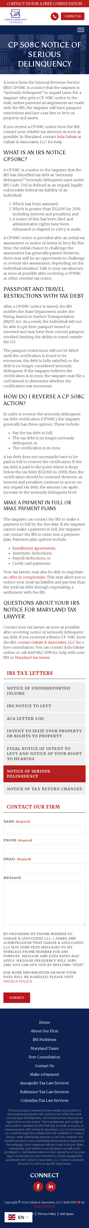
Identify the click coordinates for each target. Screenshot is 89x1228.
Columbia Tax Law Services (44, 1100)
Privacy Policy (17, 981)
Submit (16, 998)
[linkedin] (51, 1187)
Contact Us (44, 1066)
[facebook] (38, 1187)
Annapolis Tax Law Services (44, 1083)
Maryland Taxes (45, 1048)
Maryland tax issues (32, 657)
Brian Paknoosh (44, 1206)
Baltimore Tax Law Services (44, 1092)
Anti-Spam (66, 1214)
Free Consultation (44, 1057)
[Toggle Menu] (80, 30)
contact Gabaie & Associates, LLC (46, 642)
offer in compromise (27, 577)
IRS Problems (44, 1039)
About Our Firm (44, 1031)
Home (44, 1022)
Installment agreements (34, 548)
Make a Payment (44, 1074)
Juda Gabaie (67, 136)
